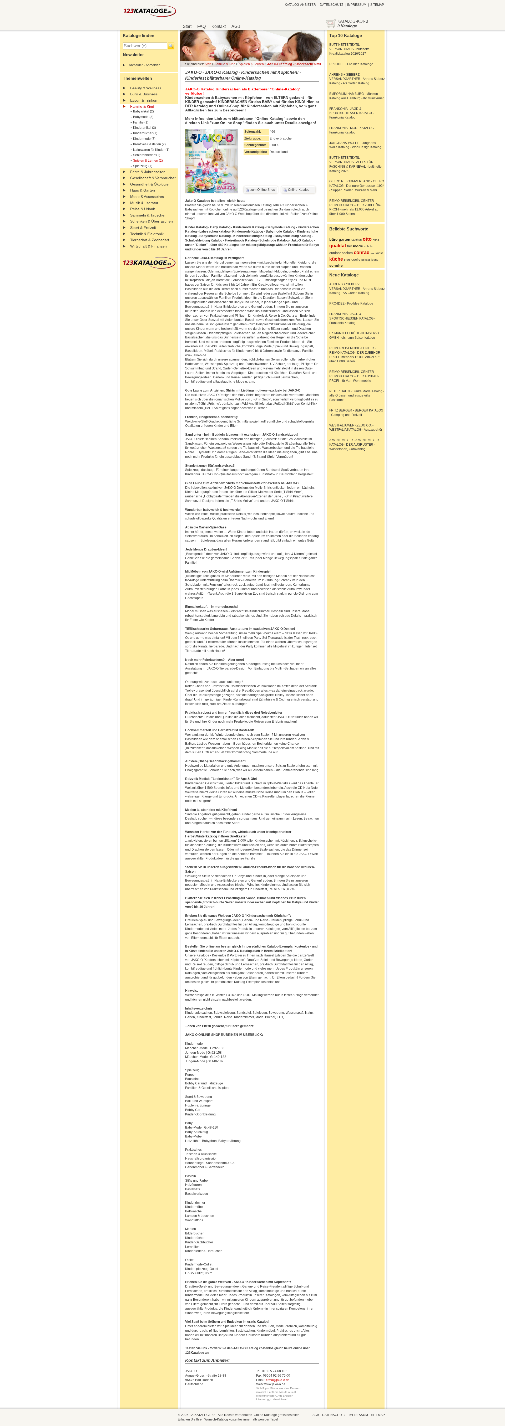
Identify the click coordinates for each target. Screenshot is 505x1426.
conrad (362, 252)
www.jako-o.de (274, 1384)
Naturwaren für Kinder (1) (151, 150)
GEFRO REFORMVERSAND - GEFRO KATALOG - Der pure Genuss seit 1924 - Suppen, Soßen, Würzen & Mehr (357, 185)
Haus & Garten (142, 190)
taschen (356, 239)
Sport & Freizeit (143, 227)
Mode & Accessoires (147, 196)
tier (349, 246)
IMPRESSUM (356, 5)
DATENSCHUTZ (331, 5)
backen (347, 253)
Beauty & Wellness (145, 88)
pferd (347, 259)
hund (376, 239)
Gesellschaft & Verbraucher (153, 178)
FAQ (201, 26)
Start (187, 26)
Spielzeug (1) (142, 166)
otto (367, 239)
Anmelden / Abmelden (144, 65)
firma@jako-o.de (278, 1380)
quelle (355, 259)
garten (344, 239)
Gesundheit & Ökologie (149, 184)
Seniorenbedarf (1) (146, 155)
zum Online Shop (262, 190)
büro (333, 239)
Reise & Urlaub (142, 209)
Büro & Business (144, 94)
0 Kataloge (347, 26)
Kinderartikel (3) (144, 128)
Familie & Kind (142, 106)
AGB (235, 26)
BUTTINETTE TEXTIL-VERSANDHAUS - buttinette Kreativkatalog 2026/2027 (349, 49)
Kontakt (218, 26)
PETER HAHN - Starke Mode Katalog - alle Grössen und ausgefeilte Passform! (356, 395)
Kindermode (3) (144, 139)
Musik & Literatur (144, 203)
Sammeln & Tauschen (148, 215)
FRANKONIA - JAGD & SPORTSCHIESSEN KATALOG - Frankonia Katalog (352, 113)
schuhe (336, 265)
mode (358, 246)
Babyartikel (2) (143, 111)
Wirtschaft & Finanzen (148, 246)
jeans (374, 259)
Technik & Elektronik (147, 234)
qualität (337, 245)
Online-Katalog (299, 190)
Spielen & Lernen (251, 64)
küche (336, 259)
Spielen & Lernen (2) (148, 160)
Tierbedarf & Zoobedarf (149, 240)
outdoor (335, 253)
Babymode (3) (143, 117)
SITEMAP (377, 5)
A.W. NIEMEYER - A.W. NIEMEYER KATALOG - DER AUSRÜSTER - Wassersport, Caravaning (354, 444)
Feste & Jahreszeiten (147, 172)
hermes (365, 259)
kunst (379, 253)
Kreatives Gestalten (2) (149, 144)
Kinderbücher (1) (145, 133)
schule (368, 246)
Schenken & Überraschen (151, 221)
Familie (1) (140, 122)
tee (373, 253)
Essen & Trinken (143, 100)
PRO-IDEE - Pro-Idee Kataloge (351, 64)
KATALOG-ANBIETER (300, 5)
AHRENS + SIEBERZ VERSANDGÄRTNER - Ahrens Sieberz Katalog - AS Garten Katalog (357, 79)
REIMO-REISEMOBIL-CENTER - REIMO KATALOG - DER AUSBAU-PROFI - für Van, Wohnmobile (354, 376)
